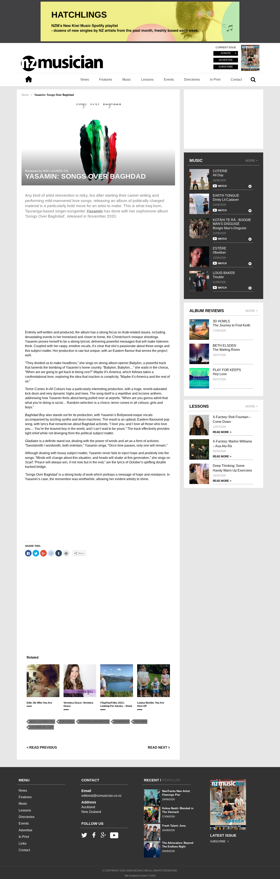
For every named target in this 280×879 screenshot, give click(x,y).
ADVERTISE (226, 60)
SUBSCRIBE (226, 66)
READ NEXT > (159, 747)
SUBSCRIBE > (219, 841)
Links (22, 843)
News (85, 79)
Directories (192, 79)
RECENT (151, 780)
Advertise (25, 830)
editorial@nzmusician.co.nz (101, 795)
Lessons (147, 79)
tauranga (121, 721)
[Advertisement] (98, 513)
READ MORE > (222, 432)
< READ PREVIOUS (42, 747)
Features (105, 79)
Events (169, 79)
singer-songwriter (94, 721)
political (67, 721)
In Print (215, 79)
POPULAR (171, 780)
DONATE (226, 53)
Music (126, 79)
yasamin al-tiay (41, 727)
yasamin (140, 721)
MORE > (252, 160)
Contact (236, 79)
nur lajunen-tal (42, 721)
